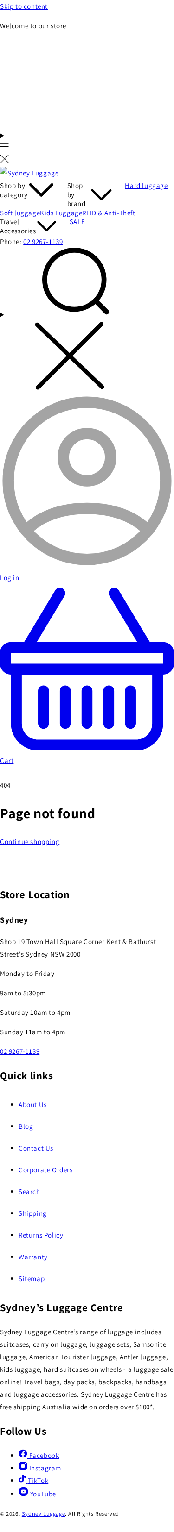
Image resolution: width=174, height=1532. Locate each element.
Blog (26, 1126)
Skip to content (24, 6)
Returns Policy (41, 1235)
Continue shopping (29, 841)
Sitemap (32, 1278)
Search (29, 1191)
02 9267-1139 (43, 241)
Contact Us (36, 1148)
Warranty (33, 1256)
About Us (33, 1104)
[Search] (87, 321)
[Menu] (4, 148)
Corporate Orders (46, 1169)
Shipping (33, 1213)
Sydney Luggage (43, 1514)
